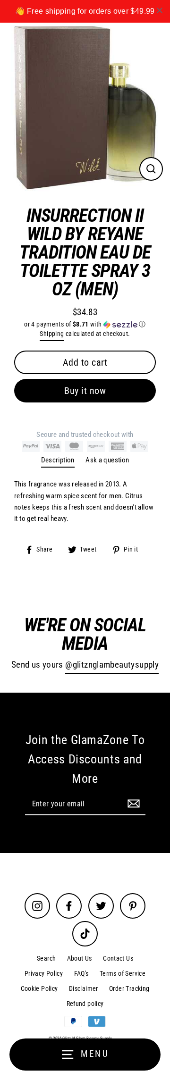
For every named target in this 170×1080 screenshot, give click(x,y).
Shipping (52, 333)
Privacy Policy (44, 973)
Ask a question (107, 460)
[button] (85, 324)
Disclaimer (83, 988)
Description (58, 460)
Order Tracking (129, 988)
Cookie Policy (39, 988)
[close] (159, 10)
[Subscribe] (132, 803)
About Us (79, 958)
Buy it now (85, 390)
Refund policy (85, 1003)
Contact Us (118, 958)
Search (46, 958)
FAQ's (81, 973)
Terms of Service (122, 973)
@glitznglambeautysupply (112, 665)
